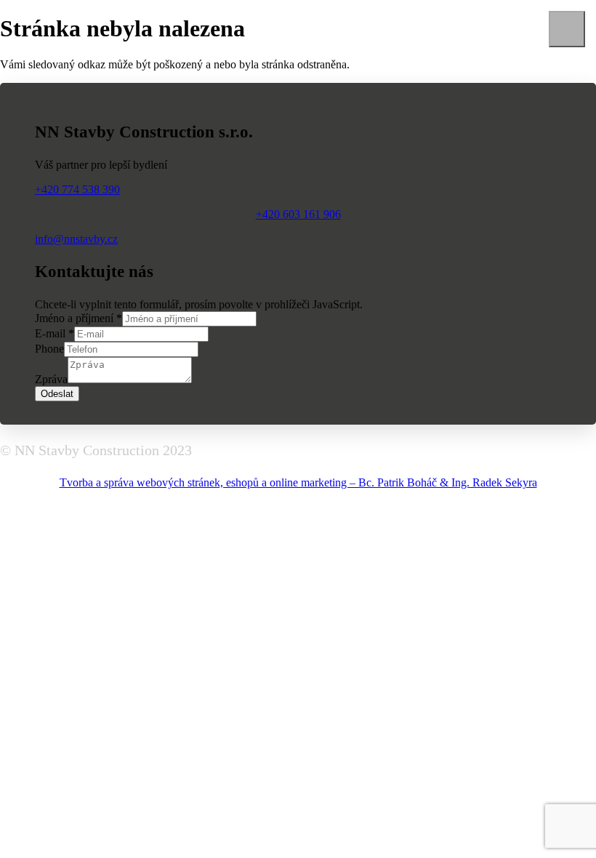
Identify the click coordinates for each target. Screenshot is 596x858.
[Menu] (567, 29)
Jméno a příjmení (78, 318)
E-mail (54, 333)
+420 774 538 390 (77, 189)
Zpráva (51, 379)
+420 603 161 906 (298, 214)
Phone (49, 348)
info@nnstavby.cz (76, 239)
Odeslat (57, 393)
